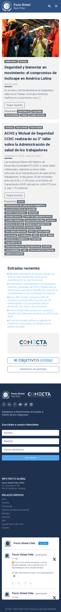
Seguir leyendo (14, 105)
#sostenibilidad (36, 568)
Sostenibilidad (12, 115)
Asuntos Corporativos (16, 213)
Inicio (4, 499)
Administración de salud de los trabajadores (25, 205)
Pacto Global (21, 127)
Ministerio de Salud (14, 224)
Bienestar (33, 213)
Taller (24, 250)
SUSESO (46, 246)
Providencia (24, 235)
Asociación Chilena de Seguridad (20, 209)
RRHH (35, 235)
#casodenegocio (18, 568)
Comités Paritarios (14, 220)
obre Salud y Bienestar (16, 231)
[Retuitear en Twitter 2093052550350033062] (20, 584)
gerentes (51, 220)
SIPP (4, 521)
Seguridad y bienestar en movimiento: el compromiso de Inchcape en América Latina (30, 73)
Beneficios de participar (33, 369)
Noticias (23, 61)
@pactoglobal (41, 555)
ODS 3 (31, 231)
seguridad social (13, 243)
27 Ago (15, 558)
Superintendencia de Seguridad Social (23, 246)
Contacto (5, 528)
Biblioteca (6, 513)
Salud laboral (23, 111)
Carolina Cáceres (13, 216)
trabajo (24, 115)
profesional (11, 235)
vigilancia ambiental (14, 254)
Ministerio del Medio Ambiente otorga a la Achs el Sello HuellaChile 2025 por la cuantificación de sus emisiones (31, 277)
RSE (43, 235)
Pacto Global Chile (23, 554)
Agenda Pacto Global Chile (12, 524)
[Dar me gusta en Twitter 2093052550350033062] (26, 584)
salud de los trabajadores (17, 239)
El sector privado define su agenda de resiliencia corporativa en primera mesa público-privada (29, 323)
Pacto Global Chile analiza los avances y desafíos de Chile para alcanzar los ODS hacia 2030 (33, 313)
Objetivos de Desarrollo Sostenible (15, 510)
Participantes (7, 506)
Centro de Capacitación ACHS (37, 216)
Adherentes (11, 61)
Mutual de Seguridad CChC (38, 224)
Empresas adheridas (34, 220)
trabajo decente (37, 115)
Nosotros (5, 503)
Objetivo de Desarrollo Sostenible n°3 (23, 228)
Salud (50, 235)
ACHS (21, 202)
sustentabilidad (12, 250)
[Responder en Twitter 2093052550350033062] (14, 584)
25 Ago (15, 597)
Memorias (6, 517)
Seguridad (36, 111)
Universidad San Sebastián (42, 250)
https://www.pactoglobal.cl (42, 573)
